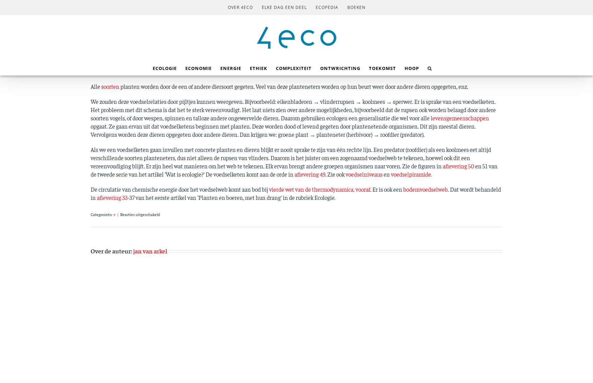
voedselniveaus (364, 174)
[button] (430, 67)
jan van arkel (150, 251)
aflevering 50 (458, 166)
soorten (110, 86)
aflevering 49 (309, 174)
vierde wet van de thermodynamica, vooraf (319, 189)
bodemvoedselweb (425, 189)
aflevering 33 (112, 197)
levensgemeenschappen (460, 118)
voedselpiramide (411, 174)
